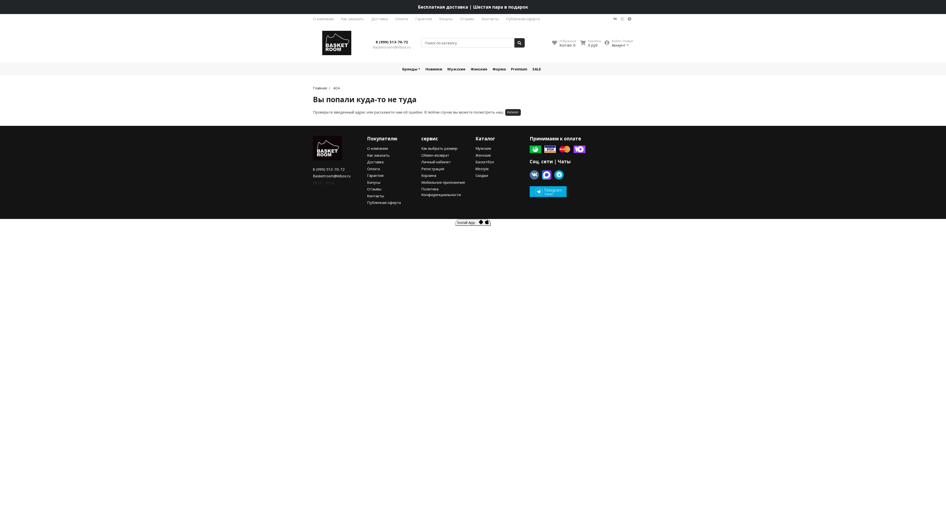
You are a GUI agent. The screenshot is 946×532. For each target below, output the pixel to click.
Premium (519, 68)
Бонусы (446, 18)
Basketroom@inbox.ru (392, 47)
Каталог (513, 112)
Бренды (409, 68)
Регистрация (432, 168)
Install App (468, 222)
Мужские (456, 68)
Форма (499, 68)
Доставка (379, 18)
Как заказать (352, 18)
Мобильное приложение (443, 182)
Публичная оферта (523, 18)
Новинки (433, 68)
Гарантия (423, 18)
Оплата (401, 18)
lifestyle (482, 168)
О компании (323, 18)
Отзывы (467, 18)
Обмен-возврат (435, 155)
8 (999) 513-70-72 (392, 41)
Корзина (428, 175)
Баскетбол (484, 161)
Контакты (490, 18)
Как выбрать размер (439, 148)
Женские (479, 68)
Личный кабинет (436, 161)
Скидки (481, 175)
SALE (536, 68)
